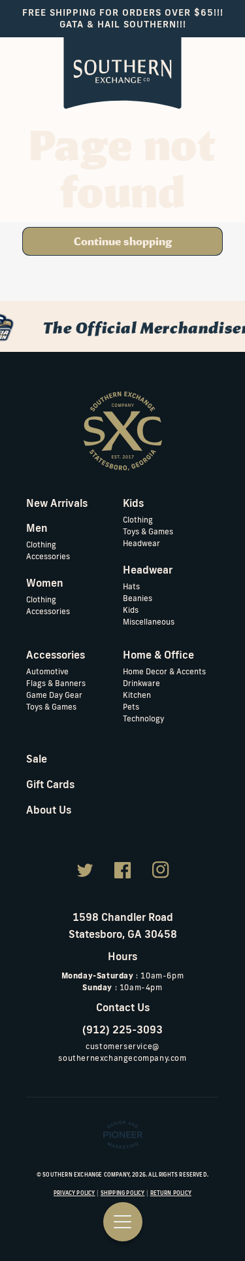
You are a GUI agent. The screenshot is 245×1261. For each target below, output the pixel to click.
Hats (131, 586)
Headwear (141, 543)
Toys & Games (148, 531)
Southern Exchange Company (85, 1174)
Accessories (48, 556)
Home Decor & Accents (164, 671)
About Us (48, 809)
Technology (143, 718)
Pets (131, 707)
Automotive (47, 671)
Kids (131, 610)
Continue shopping (123, 241)
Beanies (137, 598)
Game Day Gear (54, 695)
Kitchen (137, 695)
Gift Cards (50, 784)
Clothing (41, 544)
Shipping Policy (123, 1193)
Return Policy (170, 1193)
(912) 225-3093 (122, 1029)
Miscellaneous (148, 622)
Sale (36, 758)
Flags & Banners (56, 683)
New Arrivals (57, 503)
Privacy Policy (74, 1193)
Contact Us (123, 1007)
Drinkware (141, 683)
